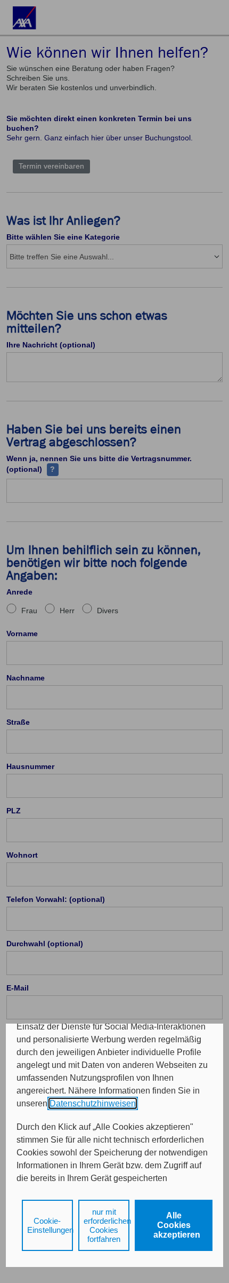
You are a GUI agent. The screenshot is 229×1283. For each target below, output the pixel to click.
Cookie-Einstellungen (50, 1225)
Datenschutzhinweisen (93, 1103)
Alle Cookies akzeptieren (176, 1225)
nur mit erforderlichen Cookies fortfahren (106, 1225)
